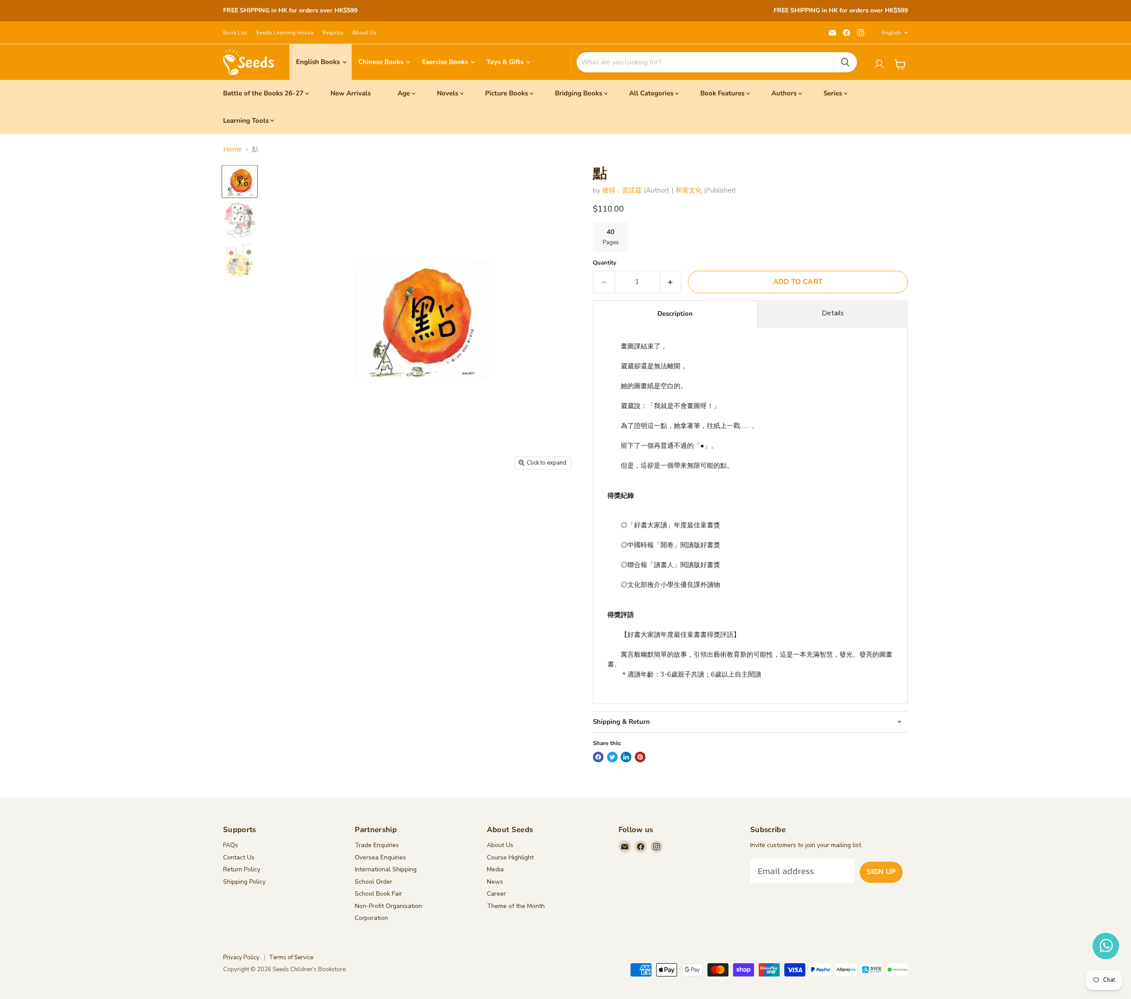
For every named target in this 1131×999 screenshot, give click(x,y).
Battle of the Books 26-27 (263, 93)
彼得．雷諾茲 (622, 190)
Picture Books (506, 93)
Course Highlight (510, 857)
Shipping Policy (244, 882)
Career (496, 893)
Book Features (722, 93)
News (495, 882)
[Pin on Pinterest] (640, 757)
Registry (333, 33)
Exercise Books (446, 61)
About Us (364, 33)
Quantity (604, 263)
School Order (373, 882)
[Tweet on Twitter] (612, 757)
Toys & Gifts (505, 61)
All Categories (651, 93)
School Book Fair (378, 893)
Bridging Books (578, 93)
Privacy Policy (241, 957)
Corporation (371, 918)
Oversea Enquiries (380, 857)
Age (404, 93)
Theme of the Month (516, 906)
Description (675, 313)
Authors (784, 93)
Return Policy (241, 869)
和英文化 (689, 190)
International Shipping (386, 869)
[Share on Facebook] (598, 757)
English (891, 32)
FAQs (230, 845)
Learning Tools (246, 120)
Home (232, 149)
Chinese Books (381, 61)
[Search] (845, 62)
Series (833, 93)
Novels (447, 93)
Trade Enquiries (377, 845)
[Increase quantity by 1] (671, 282)
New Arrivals (350, 93)
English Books (319, 61)
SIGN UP (881, 872)
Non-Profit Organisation (388, 906)
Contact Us (238, 857)
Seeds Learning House (285, 33)
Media (495, 869)
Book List (235, 33)
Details (833, 313)
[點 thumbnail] (239, 181)
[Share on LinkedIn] (626, 757)
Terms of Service (291, 957)
